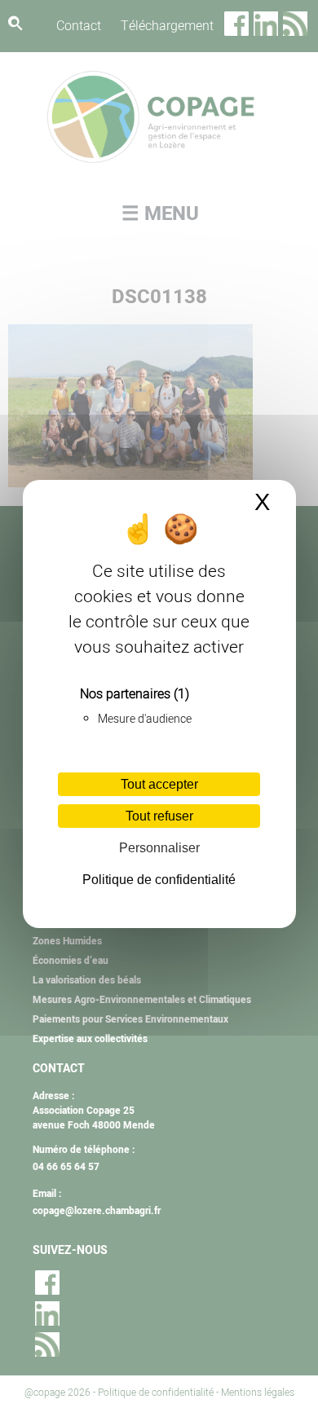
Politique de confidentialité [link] (159, 880)
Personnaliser (159, 848)
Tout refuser (159, 816)
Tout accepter (159, 784)
